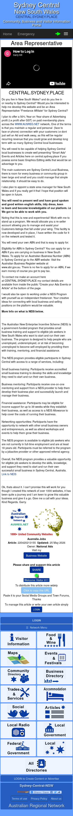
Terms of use (19, 798)
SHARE (36, 570)
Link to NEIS (9, 474)
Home (7, 33)
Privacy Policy (39, 798)
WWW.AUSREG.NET (27, 124)
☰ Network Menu (36, 627)
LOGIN (36, 609)
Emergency (26, 33)
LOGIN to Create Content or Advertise (36, 778)
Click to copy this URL (36, 590)
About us (56, 798)
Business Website (36, 555)
